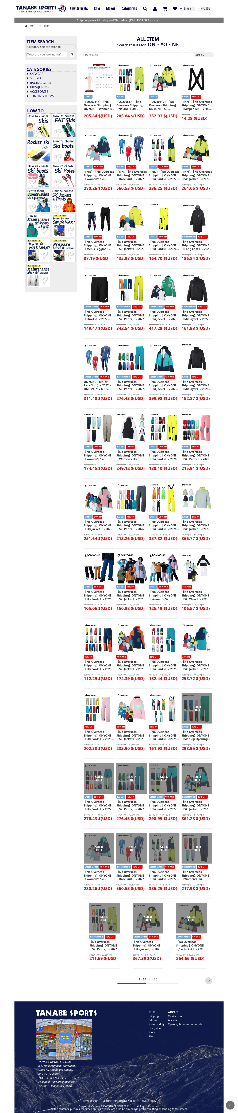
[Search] (72, 54)
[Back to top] (230, 1105)
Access (172, 1020)
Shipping (153, 1016)
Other (151, 1036)
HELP (151, 1012)
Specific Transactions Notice (119, 1100)
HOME (31, 26)
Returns (152, 1020)
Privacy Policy (148, 1100)
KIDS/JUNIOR (39, 87)
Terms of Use (89, 1100)
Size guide (154, 1028)
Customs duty (156, 1024)
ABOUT (173, 1012)
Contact (152, 1032)
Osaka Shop (175, 1016)
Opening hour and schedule (185, 1024)
